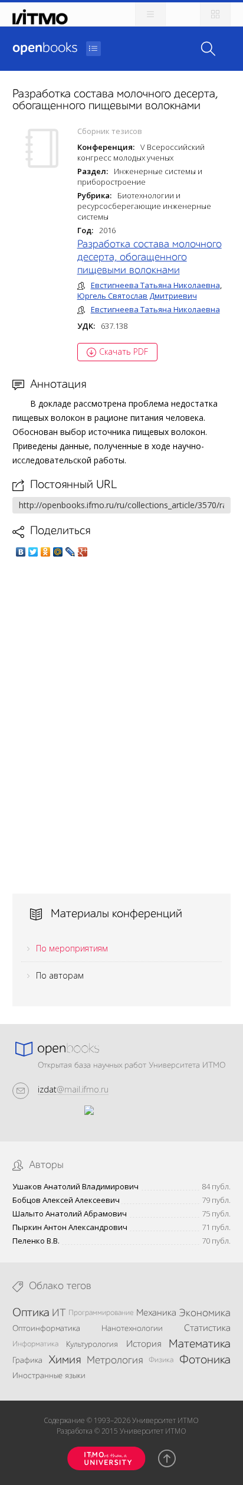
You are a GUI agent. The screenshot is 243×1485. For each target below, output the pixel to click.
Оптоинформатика (46, 1328)
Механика (156, 1313)
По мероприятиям (72, 948)
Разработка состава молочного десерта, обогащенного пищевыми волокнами (149, 257)
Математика (200, 1344)
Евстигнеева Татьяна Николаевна (155, 285)
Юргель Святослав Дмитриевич (137, 295)
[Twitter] (33, 552)
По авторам (60, 975)
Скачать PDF (123, 351)
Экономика (205, 1313)
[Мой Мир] (58, 552)
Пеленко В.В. (36, 1241)
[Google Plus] (83, 552)
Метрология (115, 1360)
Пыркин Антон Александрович (69, 1227)
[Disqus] (121, 725)
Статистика (207, 1328)
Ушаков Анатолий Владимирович (75, 1186)
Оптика (31, 1313)
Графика (27, 1360)
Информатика (35, 1344)
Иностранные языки (49, 1376)
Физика (161, 1360)
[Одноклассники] (46, 552)
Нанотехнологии (132, 1328)
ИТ (59, 1313)
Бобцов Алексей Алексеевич (66, 1200)
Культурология (92, 1344)
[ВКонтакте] (21, 552)
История (143, 1344)
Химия (64, 1360)
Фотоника (205, 1360)
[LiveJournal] (70, 552)
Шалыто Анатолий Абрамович (69, 1214)
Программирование (101, 1313)
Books (44, 48)
